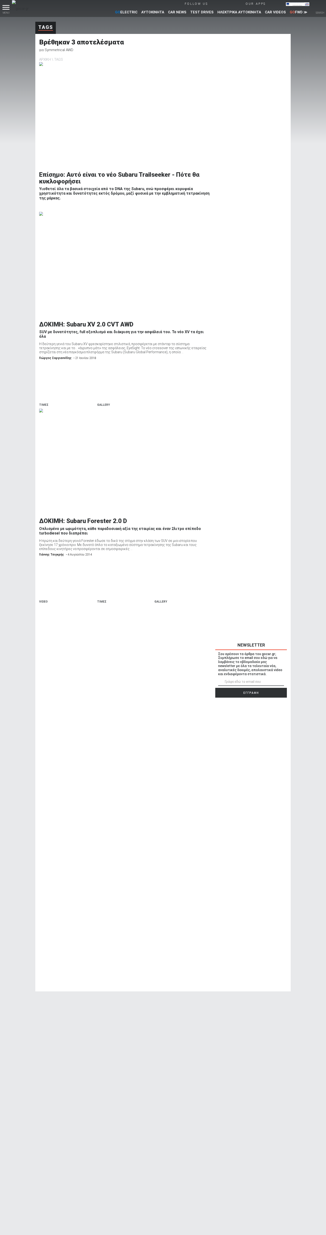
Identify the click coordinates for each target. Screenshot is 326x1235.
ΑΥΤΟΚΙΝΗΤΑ (152, 12)
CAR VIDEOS (275, 12)
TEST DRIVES (202, 12)
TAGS (58, 59)
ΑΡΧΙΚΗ (45, 59)
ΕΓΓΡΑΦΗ (251, 693)
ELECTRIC (126, 12)
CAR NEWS (177, 12)
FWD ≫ (298, 12)
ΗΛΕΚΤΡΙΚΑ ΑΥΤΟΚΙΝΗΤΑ (239, 12)
